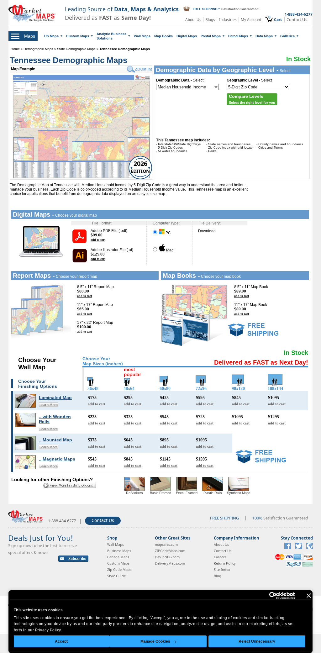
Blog (217, 575)
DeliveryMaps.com (170, 563)
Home (15, 49)
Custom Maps (77, 36)
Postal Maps (211, 36)
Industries (228, 19)
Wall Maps (142, 36)
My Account (251, 19)
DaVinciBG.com (167, 557)
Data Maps (264, 36)
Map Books (163, 36)
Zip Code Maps (119, 569)
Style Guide (116, 575)
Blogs (210, 19)
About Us (193, 19)
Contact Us (297, 19)
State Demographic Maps (76, 49)
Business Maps (119, 550)
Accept (61, 641)
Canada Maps (118, 557)
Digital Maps (186, 36)
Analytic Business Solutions (111, 36)
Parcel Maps (238, 36)
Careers (220, 557)
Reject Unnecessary (257, 641)
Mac (169, 250)
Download (207, 231)
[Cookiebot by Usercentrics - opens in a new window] (267, 595)
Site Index (222, 569)
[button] (252, 99)
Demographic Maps (38, 49)
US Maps (51, 36)
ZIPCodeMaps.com (170, 550)
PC (168, 233)
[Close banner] (309, 595)
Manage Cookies (155, 641)
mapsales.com (166, 544)
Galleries (287, 36)
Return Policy (225, 563)
